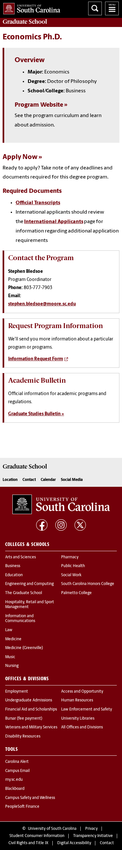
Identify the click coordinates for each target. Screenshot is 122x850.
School (25, 21)
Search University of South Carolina (95, 8)
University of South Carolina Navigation (112, 8)
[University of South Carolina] (61, 504)
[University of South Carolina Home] (30, 7)
